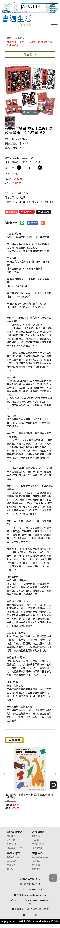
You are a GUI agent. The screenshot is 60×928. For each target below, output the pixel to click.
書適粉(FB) (12, 844)
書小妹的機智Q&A (40, 857)
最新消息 (11, 840)
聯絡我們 (36, 869)
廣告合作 (11, 869)
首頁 (9, 38)
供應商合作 (12, 861)
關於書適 (11, 836)
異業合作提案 (13, 857)
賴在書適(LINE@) (14, 848)
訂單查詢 (36, 840)
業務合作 (11, 865)
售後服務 (36, 865)
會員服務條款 (38, 844)
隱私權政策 (37, 848)
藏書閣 (18, 38)
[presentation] (4, 773)
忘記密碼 (36, 836)
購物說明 (36, 861)
